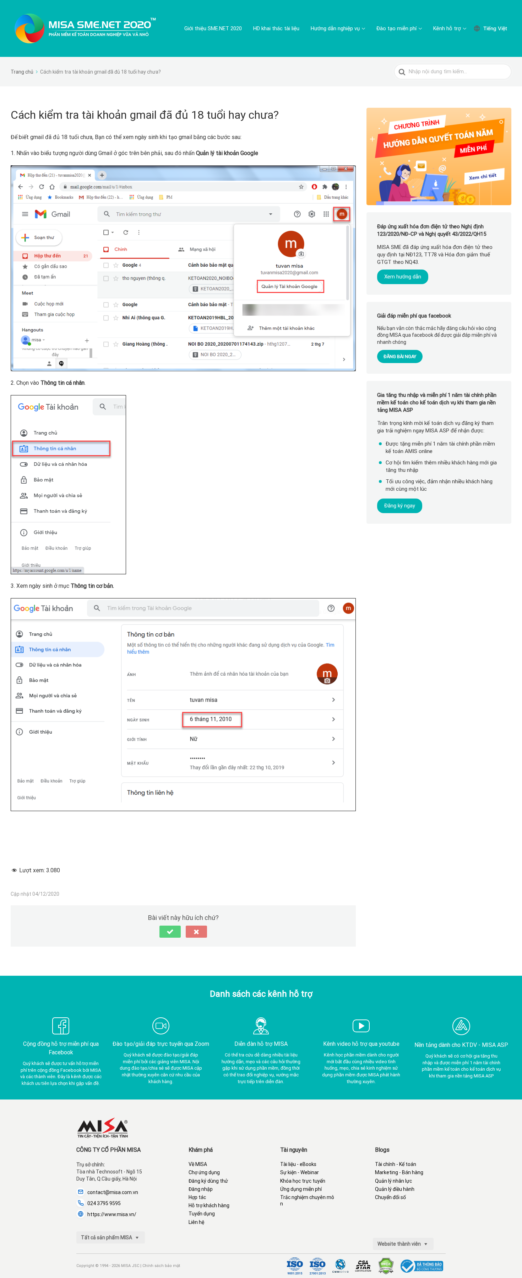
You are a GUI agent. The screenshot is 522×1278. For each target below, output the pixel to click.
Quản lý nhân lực (393, 1181)
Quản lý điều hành (394, 1189)
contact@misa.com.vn (112, 1192)
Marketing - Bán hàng (399, 1172)
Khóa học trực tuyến (302, 1181)
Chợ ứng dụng (204, 1172)
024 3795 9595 (104, 1203)
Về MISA (198, 1164)
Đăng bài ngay (400, 357)
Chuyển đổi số (390, 1197)
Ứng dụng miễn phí (301, 1189)
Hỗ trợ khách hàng (209, 1205)
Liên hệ (196, 1222)
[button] (170, 932)
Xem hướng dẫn (402, 276)
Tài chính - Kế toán (395, 1164)
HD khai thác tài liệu (276, 28)
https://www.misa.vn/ (111, 1214)
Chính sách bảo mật (161, 1265)
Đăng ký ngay (399, 506)
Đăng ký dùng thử (208, 1181)
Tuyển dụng (202, 1213)
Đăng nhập (201, 1189)
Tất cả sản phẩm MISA (107, 1237)
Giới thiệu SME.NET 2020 (213, 28)
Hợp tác (197, 1197)
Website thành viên (399, 1244)
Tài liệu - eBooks (298, 1164)
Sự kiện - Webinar (299, 1172)
